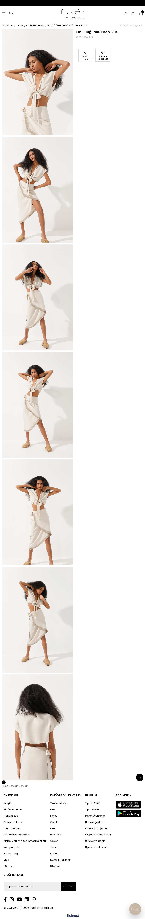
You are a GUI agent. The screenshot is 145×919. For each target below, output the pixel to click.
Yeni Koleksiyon (59, 803)
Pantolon (55, 834)
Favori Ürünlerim (95, 816)
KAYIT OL (68, 886)
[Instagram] (12, 899)
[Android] (128, 813)
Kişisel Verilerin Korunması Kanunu (25, 841)
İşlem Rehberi (12, 828)
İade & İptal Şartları (96, 828)
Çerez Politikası (13, 822)
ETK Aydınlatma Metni (17, 834)
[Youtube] (19, 899)
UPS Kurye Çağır (95, 841)
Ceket (54, 841)
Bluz (52, 809)
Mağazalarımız (13, 809)
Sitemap (55, 866)
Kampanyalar (12, 847)
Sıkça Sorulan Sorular (98, 834)
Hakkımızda (11, 816)
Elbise (53, 816)
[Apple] (128, 805)
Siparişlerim (92, 809)
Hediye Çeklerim (95, 822)
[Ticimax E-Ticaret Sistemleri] (72, 916)
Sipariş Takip (93, 803)
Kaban (54, 853)
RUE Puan (9, 866)
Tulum (54, 847)
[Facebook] (5, 899)
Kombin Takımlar (60, 860)
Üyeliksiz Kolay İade (97, 847)
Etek (52, 828)
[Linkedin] (27, 899)
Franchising (11, 853)
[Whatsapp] (34, 899)
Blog (6, 860)
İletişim (8, 803)
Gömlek (55, 822)
